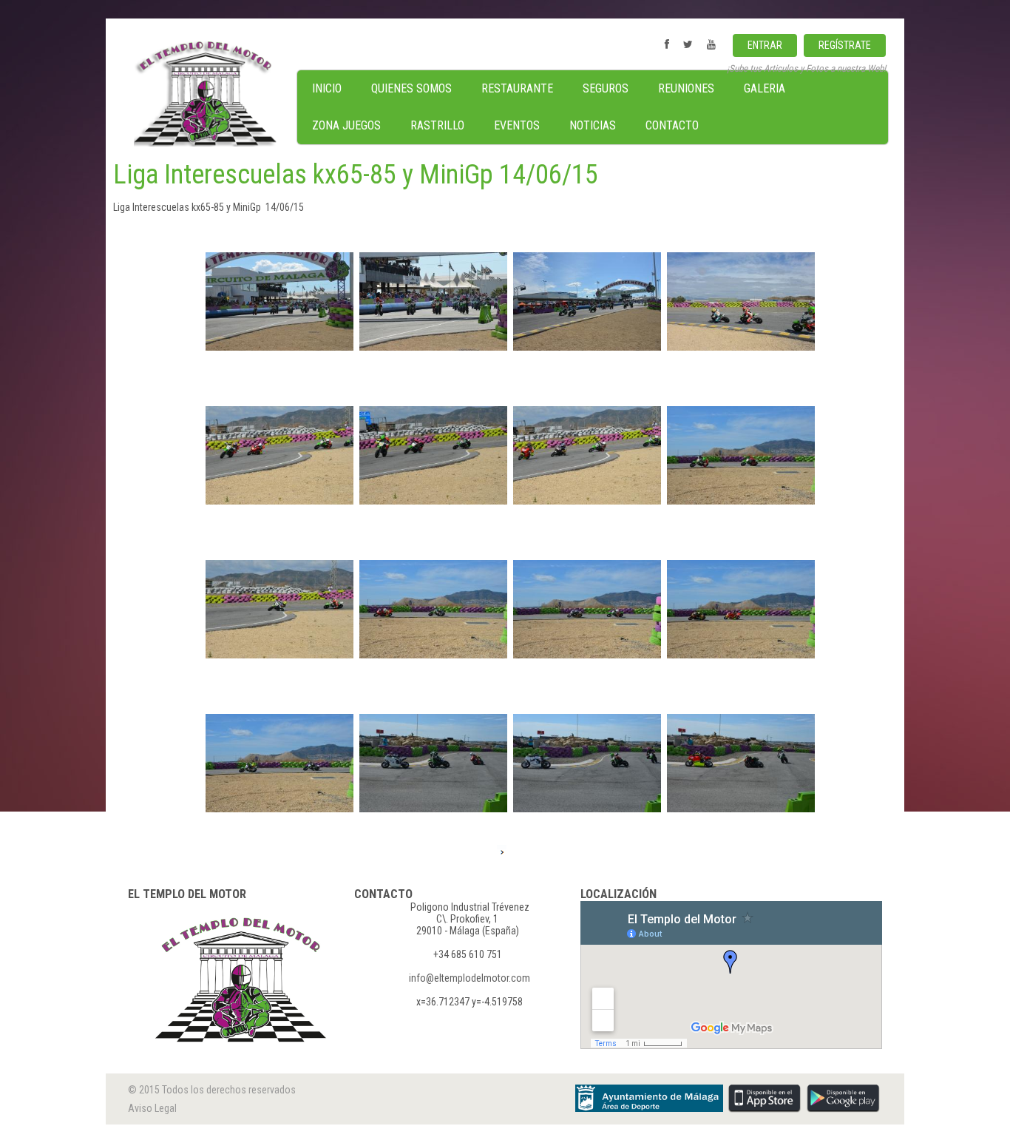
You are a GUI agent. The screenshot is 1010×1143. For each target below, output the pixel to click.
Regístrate (844, 45)
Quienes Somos (411, 88)
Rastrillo (437, 125)
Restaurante (517, 88)
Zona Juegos (346, 125)
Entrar (765, 45)
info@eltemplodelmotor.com (469, 978)
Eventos (517, 125)
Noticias (592, 125)
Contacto (672, 125)
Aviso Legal (152, 1108)
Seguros (605, 88)
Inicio (327, 88)
